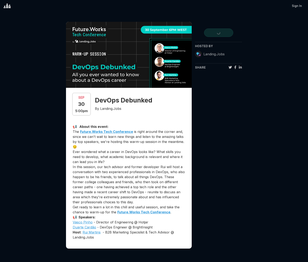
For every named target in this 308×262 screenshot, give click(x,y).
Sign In (297, 6)
